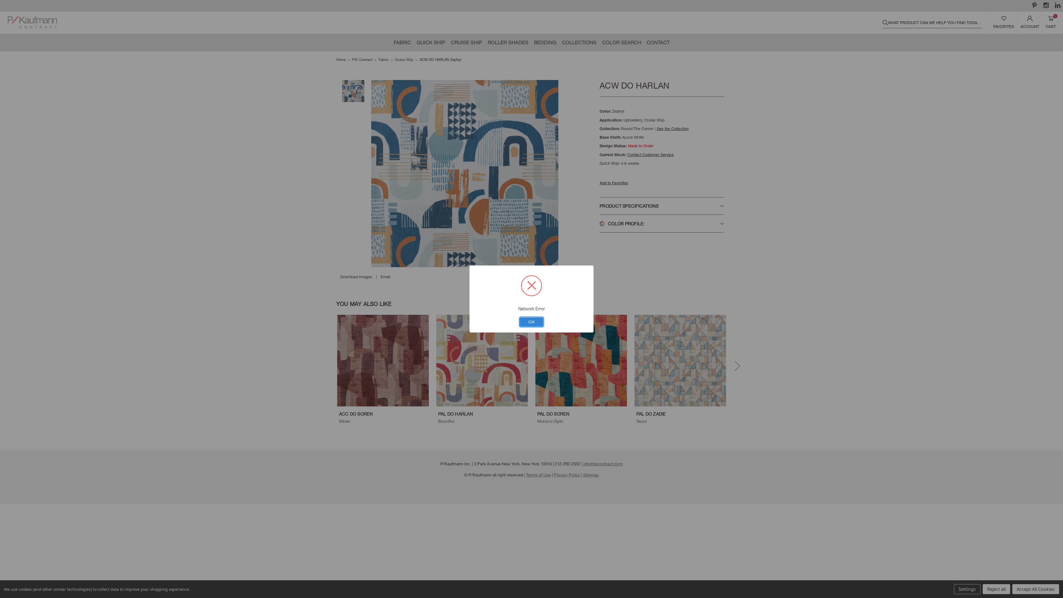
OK (531, 321)
